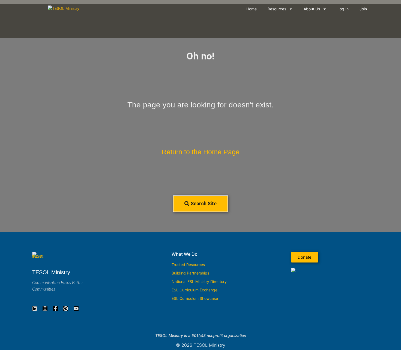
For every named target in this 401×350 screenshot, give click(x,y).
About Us (312, 9)
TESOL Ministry (51, 272)
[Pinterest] (65, 308)
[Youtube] (76, 308)
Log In (343, 9)
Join (363, 9)
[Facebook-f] (55, 308)
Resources (277, 9)
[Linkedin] (34, 308)
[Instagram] (45, 308)
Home (251, 9)
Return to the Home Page (201, 152)
